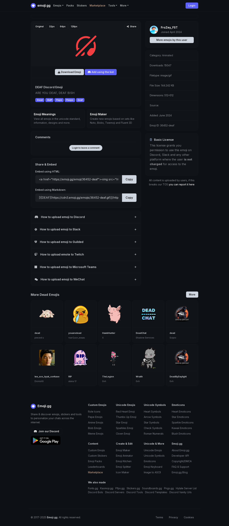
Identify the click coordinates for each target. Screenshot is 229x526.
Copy (129, 179)
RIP (70, 376)
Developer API (180, 455)
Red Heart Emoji (125, 411)
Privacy (173, 517)
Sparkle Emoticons (183, 422)
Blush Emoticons (181, 433)
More (192, 294)
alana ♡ (72, 381)
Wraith (139, 376)
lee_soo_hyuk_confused (47, 376)
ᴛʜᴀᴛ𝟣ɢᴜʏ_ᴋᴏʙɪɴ (76, 337)
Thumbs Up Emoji (126, 416)
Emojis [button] (57, 5)
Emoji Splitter (123, 466)
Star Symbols (151, 422)
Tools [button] (111, 5)
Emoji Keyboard (153, 466)
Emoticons (150, 461)
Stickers (82, 5)
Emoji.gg (44, 406)
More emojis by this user (171, 39)
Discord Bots (95, 492)
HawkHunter (108, 333)
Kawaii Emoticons (182, 428)
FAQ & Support (180, 466)
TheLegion (108, 376)
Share (133, 26)
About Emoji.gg (180, 450)
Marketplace (97, 5)
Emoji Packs (95, 461)
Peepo (69, 100)
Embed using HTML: (47, 171)
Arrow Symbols (153, 416)
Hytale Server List (186, 488)
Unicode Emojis (153, 450)
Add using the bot (102, 72)
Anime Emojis (95, 422)
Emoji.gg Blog (180, 472)
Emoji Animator (124, 455)
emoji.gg (43, 5)
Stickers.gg (133, 488)
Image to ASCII (152, 472)
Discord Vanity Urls (180, 492)
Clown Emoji (123, 433)
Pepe (59, 100)
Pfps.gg (120, 488)
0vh (104, 381)
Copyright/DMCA (182, 461)
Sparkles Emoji (124, 428)
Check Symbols (153, 428)
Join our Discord (48, 431)
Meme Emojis (95, 433)
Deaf (80, 100)
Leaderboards (96, 466)
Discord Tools (134, 492)
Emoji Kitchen (123, 461)
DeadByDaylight (178, 376)
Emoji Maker (123, 450)
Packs (70, 5)
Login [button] (191, 5)
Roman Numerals (154, 433)
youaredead (74, 333)
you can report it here (181, 184)
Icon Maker (122, 472)
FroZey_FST (169, 27)
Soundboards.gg (152, 488)
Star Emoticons (180, 416)
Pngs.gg (169, 488)
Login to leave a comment (85, 147)
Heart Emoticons (181, 411)
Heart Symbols (152, 411)
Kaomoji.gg (106, 488)
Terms (159, 517)
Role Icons (94, 411)
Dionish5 (39, 381)
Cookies (189, 517)
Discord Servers (114, 492)
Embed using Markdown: (50, 189)
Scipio (173, 337)
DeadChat (141, 333)
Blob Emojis (94, 428)
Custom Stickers (97, 455)
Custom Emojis (96, 450)
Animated (167, 55)
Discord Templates (156, 492)
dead (37, 333)
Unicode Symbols (154, 455)
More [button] (123, 5)
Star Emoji (121, 422)
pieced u (39, 337)
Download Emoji (70, 72)
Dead (40, 100)
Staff (49, 100)
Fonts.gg (93, 488)
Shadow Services (145, 337)
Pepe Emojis (95, 416)
